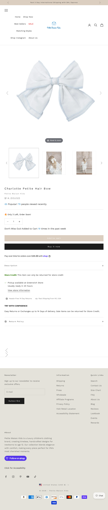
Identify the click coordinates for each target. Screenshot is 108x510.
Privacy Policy (63, 404)
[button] (54, 350)
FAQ (92, 395)
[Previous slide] (7, 93)
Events (94, 418)
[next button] (101, 163)
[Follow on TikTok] (35, 476)
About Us (95, 399)
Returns (60, 385)
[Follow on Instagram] (13, 476)
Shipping (60, 381)
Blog (93, 404)
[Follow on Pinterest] (20, 476)
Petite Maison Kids (14, 194)
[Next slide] (101, 93)
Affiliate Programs (65, 399)
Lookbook (95, 413)
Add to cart (54, 238)
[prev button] (6, 163)
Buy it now (54, 247)
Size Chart (96, 390)
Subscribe (14, 401)
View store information (19, 290)
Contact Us (96, 385)
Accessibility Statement (67, 413)
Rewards (95, 423)
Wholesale (61, 395)
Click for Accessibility (14, 468)
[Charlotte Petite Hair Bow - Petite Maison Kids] (54, 163)
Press (59, 390)
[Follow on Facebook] (5, 476)
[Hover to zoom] (54, 94)
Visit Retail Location (66, 409)
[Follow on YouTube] (27, 476)
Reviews (94, 409)
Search (94, 381)
